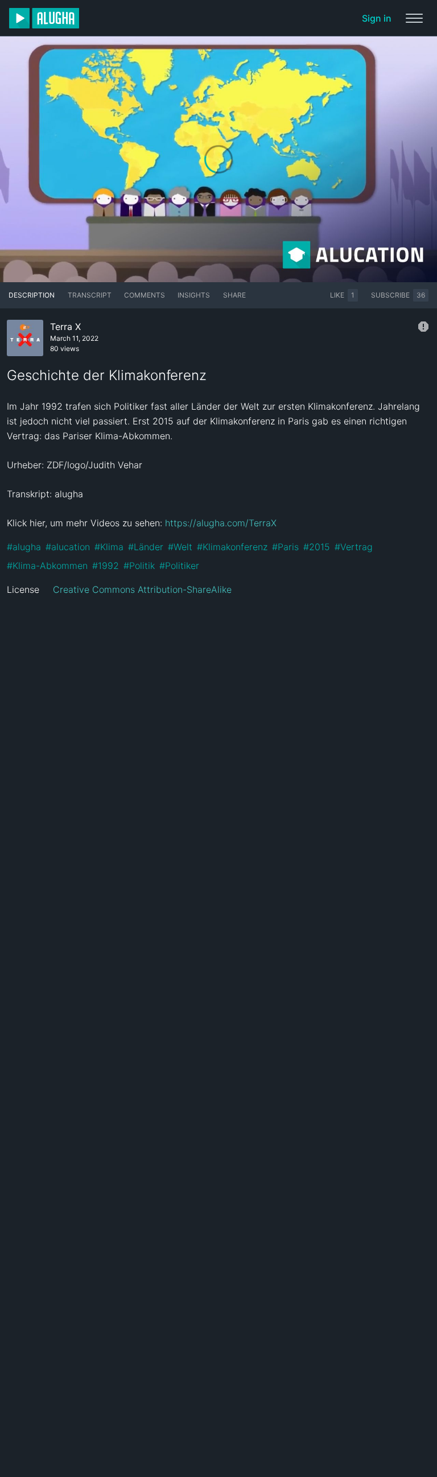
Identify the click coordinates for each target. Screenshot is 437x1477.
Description (32, 295)
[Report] (423, 326)
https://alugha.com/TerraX (221, 523)
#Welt (180, 546)
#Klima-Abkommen (47, 565)
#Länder (145, 546)
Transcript (90, 295)
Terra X (65, 326)
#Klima (108, 546)
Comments (144, 295)
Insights (194, 295)
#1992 (105, 565)
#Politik (139, 565)
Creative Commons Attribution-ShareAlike (142, 589)
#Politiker (179, 565)
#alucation (68, 546)
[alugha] (44, 18)
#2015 (316, 546)
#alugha (24, 546)
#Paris (285, 546)
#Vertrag (354, 546)
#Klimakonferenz (232, 546)
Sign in (376, 18)
